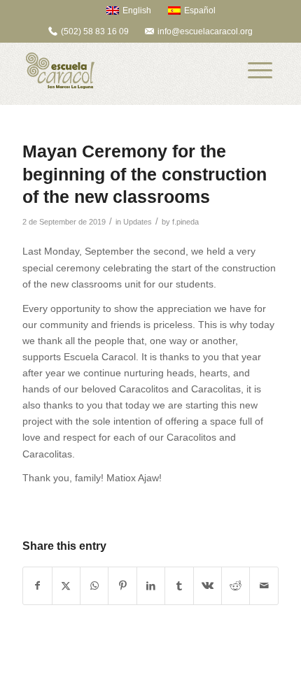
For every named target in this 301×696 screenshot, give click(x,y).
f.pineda (185, 222)
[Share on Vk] (207, 585)
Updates (137, 222)
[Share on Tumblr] (178, 585)
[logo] (124, 71)
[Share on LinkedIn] (150, 585)
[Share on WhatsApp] (94, 585)
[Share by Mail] (264, 585)
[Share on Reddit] (235, 585)
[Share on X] (66, 585)
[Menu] (260, 71)
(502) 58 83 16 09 (95, 31)
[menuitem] (122, 10)
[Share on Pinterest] (122, 585)
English (136, 10)
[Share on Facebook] (37, 585)
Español (200, 10)
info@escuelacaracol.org (205, 31)
